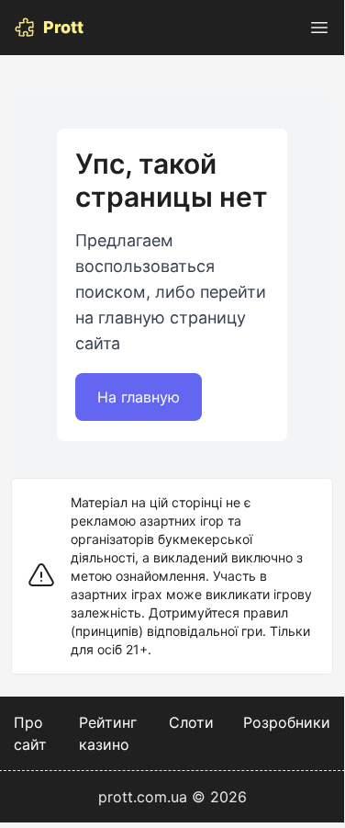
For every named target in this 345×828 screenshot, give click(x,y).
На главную (138, 397)
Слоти (191, 722)
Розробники (286, 722)
